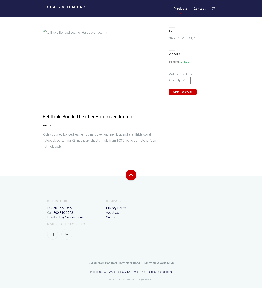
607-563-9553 (63, 208)
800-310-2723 (63, 212)
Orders (110, 217)
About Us (112, 212)
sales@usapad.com (69, 217)
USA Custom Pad (66, 7)
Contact (200, 9)
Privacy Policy (116, 208)
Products (180, 9)
